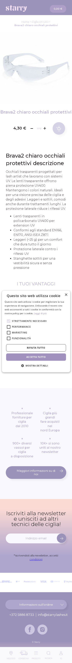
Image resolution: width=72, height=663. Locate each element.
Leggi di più (40, 313)
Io (61, 657)
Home (25, 21)
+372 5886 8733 (21, 615)
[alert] (36, 331)
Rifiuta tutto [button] (36, 347)
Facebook (30, 629)
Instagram (42, 629)
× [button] (66, 294)
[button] (36, 365)
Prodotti (36, 657)
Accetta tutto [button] (36, 357)
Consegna (23, 657)
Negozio (11, 657)
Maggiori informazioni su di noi (36, 472)
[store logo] (21, 8)
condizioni (36, 559)
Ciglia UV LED (40, 21)
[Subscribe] (61, 538)
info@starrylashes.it (53, 615)
